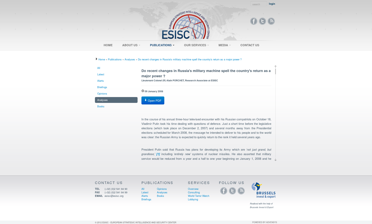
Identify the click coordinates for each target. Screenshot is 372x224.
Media (224, 45)
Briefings (102, 87)
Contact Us (249, 45)
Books (100, 106)
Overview (187, 51)
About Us (130, 45)
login (272, 3)
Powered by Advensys (264, 222)
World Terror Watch (198, 196)
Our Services (195, 45)
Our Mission (127, 51)
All (149, 51)
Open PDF (154, 100)
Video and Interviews (228, 51)
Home (108, 45)
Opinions (102, 93)
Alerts (100, 80)
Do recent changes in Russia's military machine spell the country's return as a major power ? (190, 59)
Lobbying (193, 199)
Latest (100, 74)
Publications (161, 45)
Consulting (194, 192)
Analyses (130, 59)
